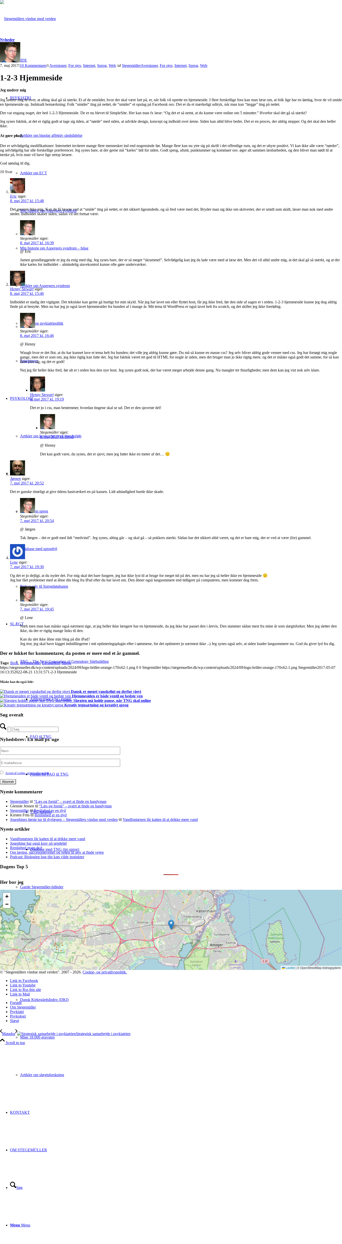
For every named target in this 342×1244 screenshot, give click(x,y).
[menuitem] (181, 1037)
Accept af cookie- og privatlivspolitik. (27, 773)
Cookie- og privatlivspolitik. (105, 972)
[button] (171, 925)
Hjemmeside (30, 663)
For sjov (74, 65)
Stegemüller (131, 65)
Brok (14, 663)
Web (112, 65)
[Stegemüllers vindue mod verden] (28, 19)
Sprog (102, 65)
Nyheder (7, 40)
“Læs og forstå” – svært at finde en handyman (70, 801)
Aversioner (57, 65)
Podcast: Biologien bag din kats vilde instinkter (47, 857)
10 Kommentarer (33, 65)
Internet (89, 65)
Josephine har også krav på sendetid (38, 843)
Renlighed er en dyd (50, 810)
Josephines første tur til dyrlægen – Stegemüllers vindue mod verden (64, 819)
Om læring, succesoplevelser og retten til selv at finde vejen (57, 852)
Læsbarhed (51, 663)
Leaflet (290, 967)
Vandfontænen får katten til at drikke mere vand (160, 819)
